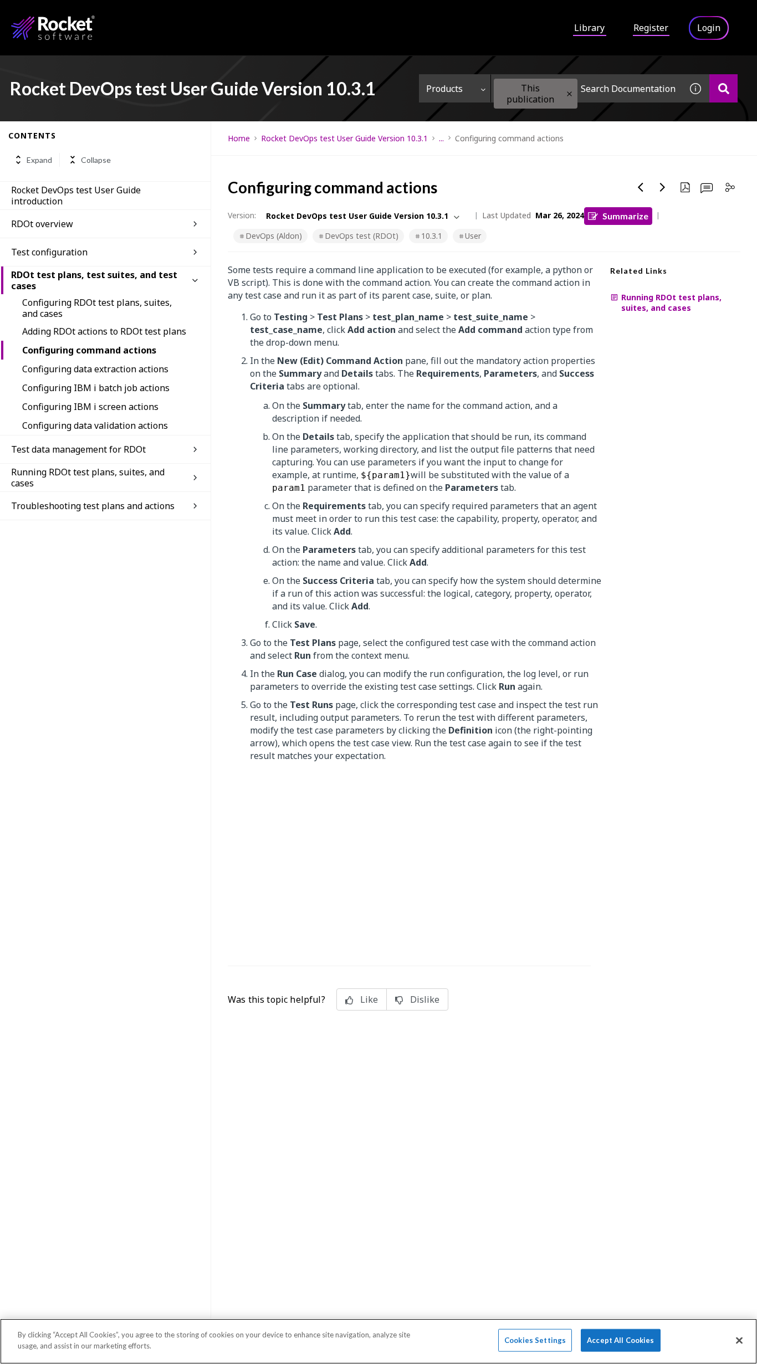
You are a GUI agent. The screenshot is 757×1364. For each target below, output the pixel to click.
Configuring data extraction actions (95, 369)
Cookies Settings (535, 1340)
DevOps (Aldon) (273, 235)
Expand (39, 160)
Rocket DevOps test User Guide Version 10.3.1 (344, 138)
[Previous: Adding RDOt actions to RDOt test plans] (641, 187)
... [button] (441, 138)
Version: (242, 215)
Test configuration (49, 252)
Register (650, 28)
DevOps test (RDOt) (361, 235)
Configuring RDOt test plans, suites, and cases (97, 308)
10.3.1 (431, 235)
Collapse (96, 160)
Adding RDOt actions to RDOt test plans (104, 331)
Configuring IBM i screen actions (90, 407)
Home (239, 138)
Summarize (625, 216)
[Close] (739, 1340)
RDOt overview (42, 224)
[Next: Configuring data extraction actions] (663, 187)
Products (444, 89)
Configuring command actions (89, 350)
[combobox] (586, 88)
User (473, 235)
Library (589, 28)
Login (708, 28)
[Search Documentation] (723, 88)
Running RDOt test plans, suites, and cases (88, 477)
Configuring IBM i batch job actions (96, 388)
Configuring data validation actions (95, 425)
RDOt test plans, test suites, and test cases (94, 280)
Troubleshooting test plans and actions (93, 506)
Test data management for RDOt (78, 449)
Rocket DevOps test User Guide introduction (76, 195)
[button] (569, 94)
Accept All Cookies (620, 1340)
